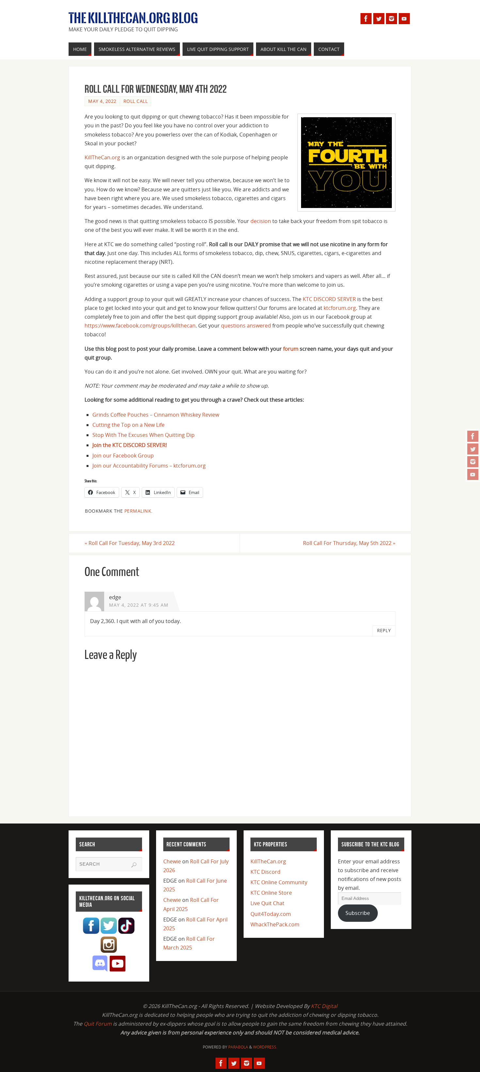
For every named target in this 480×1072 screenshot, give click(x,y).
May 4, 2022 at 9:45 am (138, 605)
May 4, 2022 (102, 101)
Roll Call (135, 101)
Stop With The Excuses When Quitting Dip (143, 435)
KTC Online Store (271, 892)
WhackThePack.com (274, 924)
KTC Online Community (278, 882)
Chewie (172, 861)
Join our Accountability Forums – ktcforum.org (149, 465)
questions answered (246, 325)
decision (260, 221)
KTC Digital (324, 1006)
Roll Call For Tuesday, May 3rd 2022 (130, 543)
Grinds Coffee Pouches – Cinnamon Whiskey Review (155, 414)
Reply (384, 630)
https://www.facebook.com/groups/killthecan (140, 325)
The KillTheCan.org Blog (133, 18)
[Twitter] (472, 449)
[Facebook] (472, 436)
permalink (138, 511)
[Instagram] (472, 461)
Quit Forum (98, 1023)
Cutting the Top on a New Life (128, 424)
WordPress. (265, 1047)
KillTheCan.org (102, 157)
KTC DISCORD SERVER (329, 299)
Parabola (238, 1047)
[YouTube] (472, 474)
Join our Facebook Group (123, 455)
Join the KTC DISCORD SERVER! (129, 445)
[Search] (134, 865)
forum (290, 348)
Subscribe (357, 913)
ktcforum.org (340, 308)
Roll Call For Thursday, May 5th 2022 (349, 543)
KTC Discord (265, 871)
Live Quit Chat (267, 903)
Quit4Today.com (270, 914)
